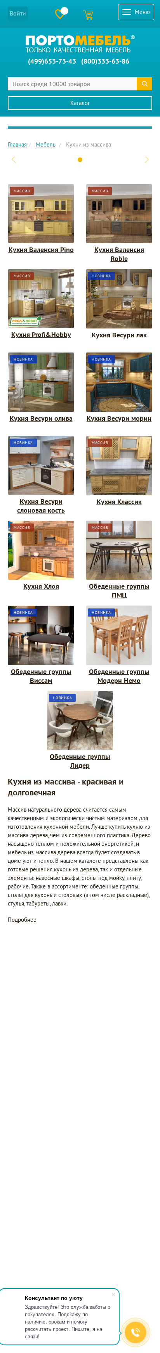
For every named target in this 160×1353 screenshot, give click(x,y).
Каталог (80, 103)
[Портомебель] (80, 43)
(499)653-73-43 (52, 61)
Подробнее (22, 919)
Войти (18, 13)
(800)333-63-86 (105, 61)
